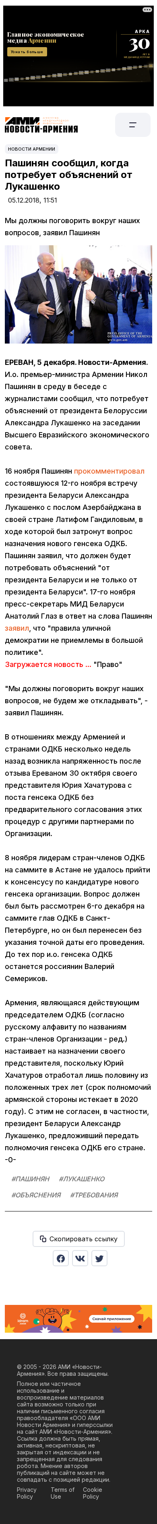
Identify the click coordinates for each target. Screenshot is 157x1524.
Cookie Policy (92, 1493)
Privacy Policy (27, 1493)
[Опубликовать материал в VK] (80, 1258)
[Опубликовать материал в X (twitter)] (99, 1258)
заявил (17, 628)
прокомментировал (109, 471)
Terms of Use (62, 1493)
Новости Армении (31, 149)
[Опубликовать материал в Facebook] (61, 1258)
